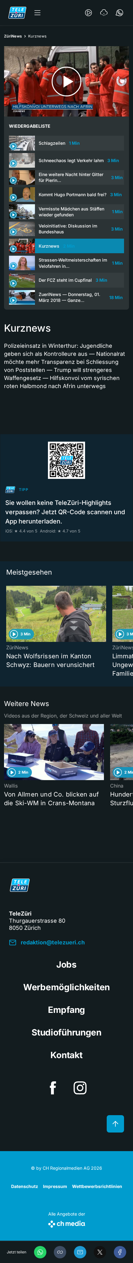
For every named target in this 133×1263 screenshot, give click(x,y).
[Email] (80, 1252)
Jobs (66, 964)
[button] (60, 1252)
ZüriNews (13, 36)
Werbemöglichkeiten (66, 987)
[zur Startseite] (17, 13)
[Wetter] (103, 13)
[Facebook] (120, 1252)
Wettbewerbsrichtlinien (97, 1186)
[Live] (88, 13)
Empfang (66, 1010)
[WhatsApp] (40, 1252)
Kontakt (66, 1055)
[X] (100, 1252)
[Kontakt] (119, 13)
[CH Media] (66, 1223)
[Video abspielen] (66, 81)
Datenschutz (24, 1186)
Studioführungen (66, 1032)
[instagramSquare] (80, 1088)
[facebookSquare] (53, 1088)
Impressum (55, 1186)
